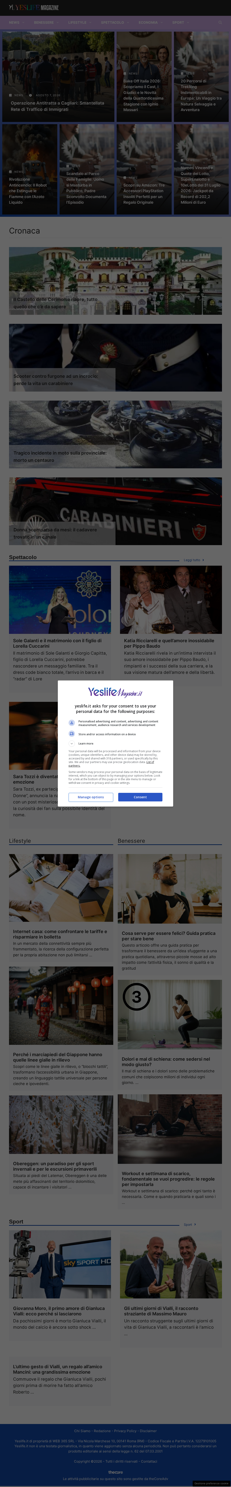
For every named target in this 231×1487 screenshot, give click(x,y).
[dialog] (115, 743)
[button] (115, 743)
